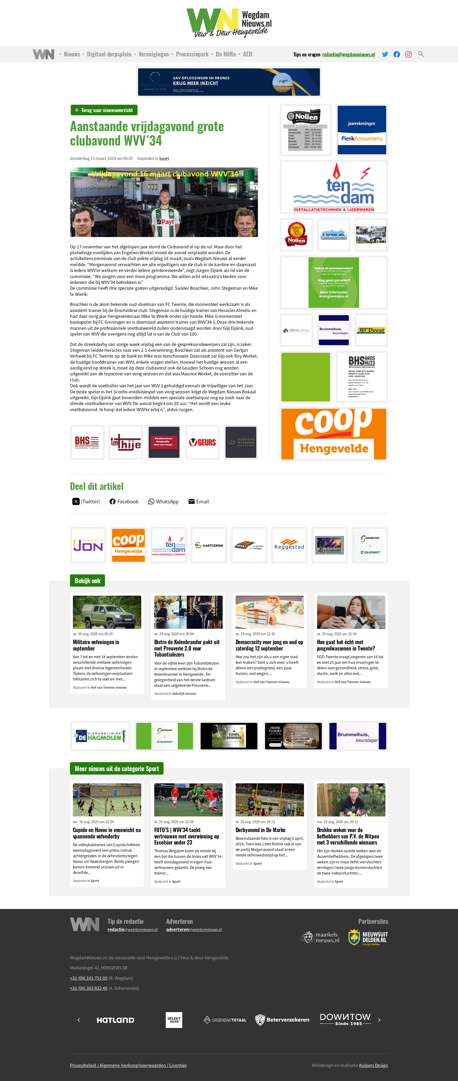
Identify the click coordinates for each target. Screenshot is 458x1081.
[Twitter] (385, 54)
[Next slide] (379, 1020)
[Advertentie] (87, 442)
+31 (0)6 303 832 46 (88, 988)
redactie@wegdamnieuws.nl (348, 54)
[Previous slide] (79, 1020)
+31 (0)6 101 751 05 (88, 978)
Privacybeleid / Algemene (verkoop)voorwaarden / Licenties (128, 1065)
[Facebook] (397, 54)
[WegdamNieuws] (229, 23)
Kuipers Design (373, 1065)
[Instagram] (408, 54)
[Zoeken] (421, 54)
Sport (164, 158)
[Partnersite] (320, 937)
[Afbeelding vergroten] (164, 202)
